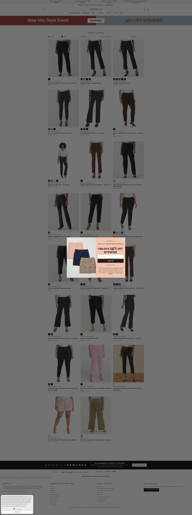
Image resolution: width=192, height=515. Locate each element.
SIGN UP (110, 261)
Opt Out (7, 506)
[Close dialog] (123, 239)
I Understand (17, 512)
